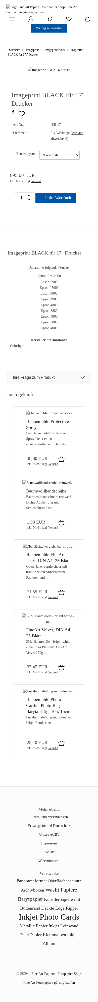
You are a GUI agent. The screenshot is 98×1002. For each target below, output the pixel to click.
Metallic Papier (33, 925)
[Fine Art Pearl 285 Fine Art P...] (49, 546)
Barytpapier (30, 899)
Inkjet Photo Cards (49, 916)
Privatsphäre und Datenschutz (49, 826)
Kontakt (49, 852)
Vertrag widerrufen (49, 28)
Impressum (49, 843)
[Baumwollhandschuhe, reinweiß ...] (49, 483)
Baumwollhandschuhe (46, 490)
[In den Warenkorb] (61, 459)
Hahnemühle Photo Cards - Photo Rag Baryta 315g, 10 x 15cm (48, 705)
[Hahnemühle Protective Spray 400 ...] (49, 413)
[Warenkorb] (87, 21)
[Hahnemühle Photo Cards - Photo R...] (49, 691)
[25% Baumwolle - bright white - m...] (49, 621)
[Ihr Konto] (29, 21)
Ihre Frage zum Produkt (34, 377)
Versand (36, 181)
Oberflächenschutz (64, 881)
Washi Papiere (61, 890)
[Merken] (21, 116)
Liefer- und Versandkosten (49, 817)
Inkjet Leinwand (63, 925)
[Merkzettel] (67, 21)
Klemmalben (54, 934)
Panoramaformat (32, 880)
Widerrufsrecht (49, 861)
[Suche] (48, 21)
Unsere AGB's (49, 834)
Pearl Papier (31, 934)
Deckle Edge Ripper (59, 908)
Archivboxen (32, 890)
